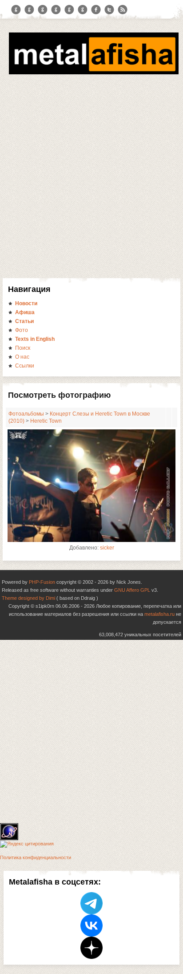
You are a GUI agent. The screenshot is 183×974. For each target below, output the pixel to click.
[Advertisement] (91, 182)
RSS (122, 10)
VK (43, 10)
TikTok (83, 10)
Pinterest (69, 10)
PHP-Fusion (42, 582)
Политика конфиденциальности (35, 857)
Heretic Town (46, 421)
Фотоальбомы (26, 413)
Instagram (29, 10)
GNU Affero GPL (132, 590)
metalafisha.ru (159, 614)
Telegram (16, 10)
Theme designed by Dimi (28, 598)
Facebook (96, 10)
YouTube (56, 10)
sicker (107, 547)
